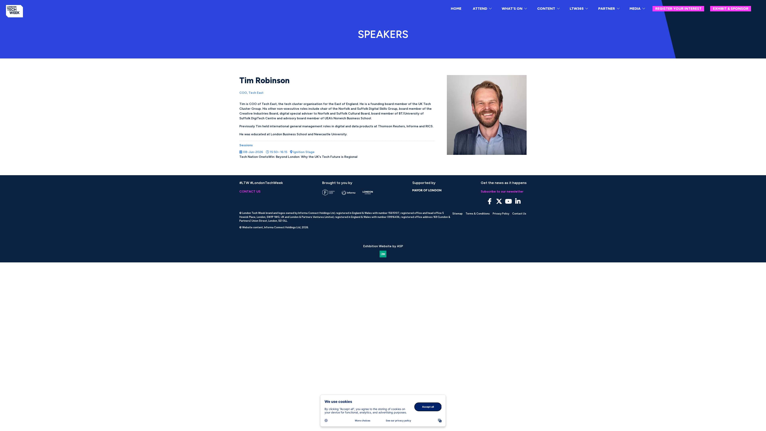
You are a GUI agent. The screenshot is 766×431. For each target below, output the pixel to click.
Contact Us (519, 213)
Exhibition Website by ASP (383, 246)
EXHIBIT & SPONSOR (730, 8)
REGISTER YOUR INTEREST (678, 8)
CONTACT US (250, 191)
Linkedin (517, 201)
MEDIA (635, 8)
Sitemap (457, 213)
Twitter (499, 201)
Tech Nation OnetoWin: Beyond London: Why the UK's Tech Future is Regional (298, 157)
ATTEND (480, 8)
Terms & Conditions (478, 213)
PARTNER (606, 8)
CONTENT (546, 8)
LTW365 (576, 8)
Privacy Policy (501, 213)
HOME (456, 8)
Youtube (508, 201)
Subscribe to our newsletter (502, 191)
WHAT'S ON (512, 8)
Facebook (489, 201)
